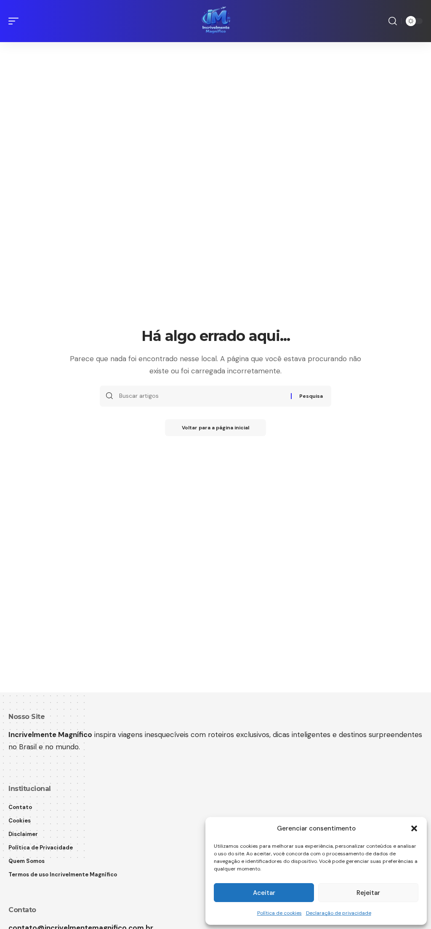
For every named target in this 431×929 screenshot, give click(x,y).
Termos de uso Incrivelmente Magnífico (62, 874)
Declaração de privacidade (338, 913)
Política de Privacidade (40, 847)
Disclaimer (23, 834)
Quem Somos (26, 861)
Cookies (19, 820)
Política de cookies (279, 913)
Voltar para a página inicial (215, 427)
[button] (414, 828)
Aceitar (264, 893)
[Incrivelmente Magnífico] (215, 21)
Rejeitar (368, 893)
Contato (20, 807)
